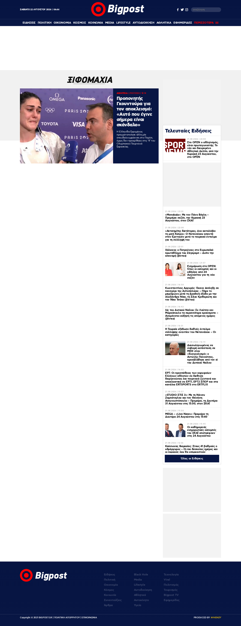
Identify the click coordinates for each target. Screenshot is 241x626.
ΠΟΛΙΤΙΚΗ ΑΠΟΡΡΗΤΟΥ (67, 617)
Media (109, 23)
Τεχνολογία (171, 575)
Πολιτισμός (171, 585)
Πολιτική (109, 580)
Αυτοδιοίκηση (143, 590)
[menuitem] (29, 23)
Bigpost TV (171, 595)
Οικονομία (111, 585)
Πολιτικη (45, 23)
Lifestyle (123, 23)
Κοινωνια (95, 23)
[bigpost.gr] (117, 15)
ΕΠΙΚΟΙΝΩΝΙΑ (89, 617)
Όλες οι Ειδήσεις (192, 458)
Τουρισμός (170, 590)
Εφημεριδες (182, 23)
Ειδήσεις (109, 575)
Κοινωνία (110, 595)
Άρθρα (108, 605)
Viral (167, 580)
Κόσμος (109, 590)
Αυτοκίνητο (141, 600)
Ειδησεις (29, 23)
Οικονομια (62, 23)
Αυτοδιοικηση (143, 23)
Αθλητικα (163, 23)
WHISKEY (215, 617)
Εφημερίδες (172, 600)
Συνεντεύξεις (113, 600)
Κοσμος (79, 23)
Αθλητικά (140, 595)
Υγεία (137, 605)
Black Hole (141, 575)
